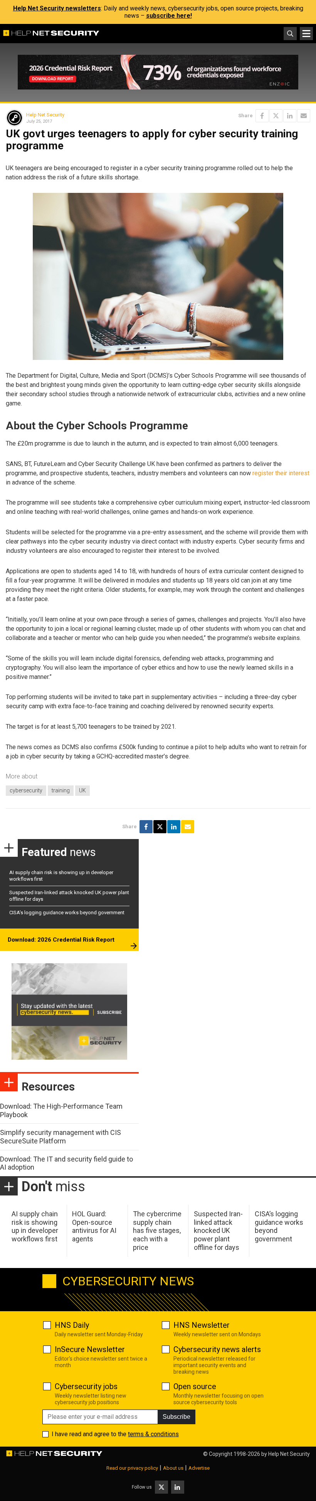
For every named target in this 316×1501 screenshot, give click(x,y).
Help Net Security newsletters (57, 8)
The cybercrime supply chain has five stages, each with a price (157, 1230)
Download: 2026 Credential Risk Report (61, 939)
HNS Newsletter (201, 1325)
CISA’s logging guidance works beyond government (66, 912)
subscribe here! (169, 15)
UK (82, 790)
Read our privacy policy (132, 1468)
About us (173, 1468)
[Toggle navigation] (306, 33)
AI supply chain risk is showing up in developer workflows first (35, 1226)
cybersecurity (26, 790)
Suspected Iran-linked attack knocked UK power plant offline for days (218, 1230)
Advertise (199, 1468)
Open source (194, 1386)
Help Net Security (45, 115)
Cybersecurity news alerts (217, 1349)
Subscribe (176, 1416)
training (61, 790)
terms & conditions (153, 1434)
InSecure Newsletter (90, 1349)
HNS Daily (72, 1325)
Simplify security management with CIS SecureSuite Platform (60, 1136)
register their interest (280, 473)
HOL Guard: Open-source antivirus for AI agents (94, 1226)
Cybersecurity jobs (86, 1386)
